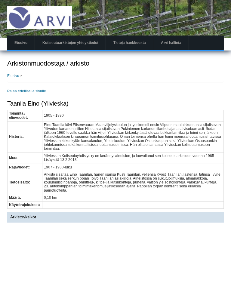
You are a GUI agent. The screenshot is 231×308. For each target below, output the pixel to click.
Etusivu (20, 43)
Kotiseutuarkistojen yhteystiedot (70, 43)
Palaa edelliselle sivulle (26, 91)
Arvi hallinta (171, 43)
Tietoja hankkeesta (129, 43)
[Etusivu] (39, 17)
